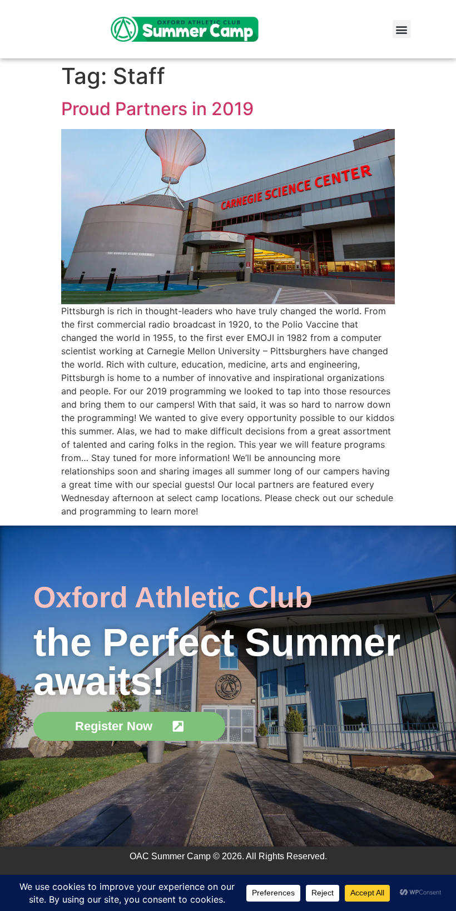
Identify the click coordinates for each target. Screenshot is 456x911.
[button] (402, 29)
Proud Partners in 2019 (157, 109)
